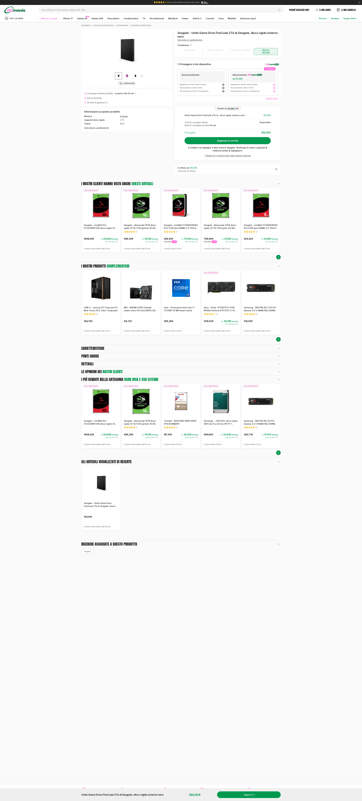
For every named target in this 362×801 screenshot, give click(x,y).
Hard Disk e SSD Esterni (141, 25)
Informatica (85, 25)
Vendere (335, 18)
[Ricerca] (280, 10)
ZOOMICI (231, 108)
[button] (127, 76)
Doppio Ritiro (349, 18)
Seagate (124, 116)
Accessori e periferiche (103, 25)
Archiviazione (122, 25)
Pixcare (323, 18)
